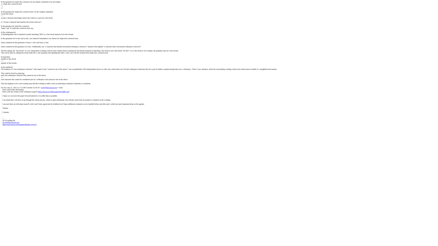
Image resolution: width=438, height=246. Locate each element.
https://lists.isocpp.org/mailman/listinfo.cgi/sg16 (19, 125)
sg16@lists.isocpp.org (49, 88)
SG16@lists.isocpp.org (11, 122)
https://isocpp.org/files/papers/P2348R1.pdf (53, 92)
